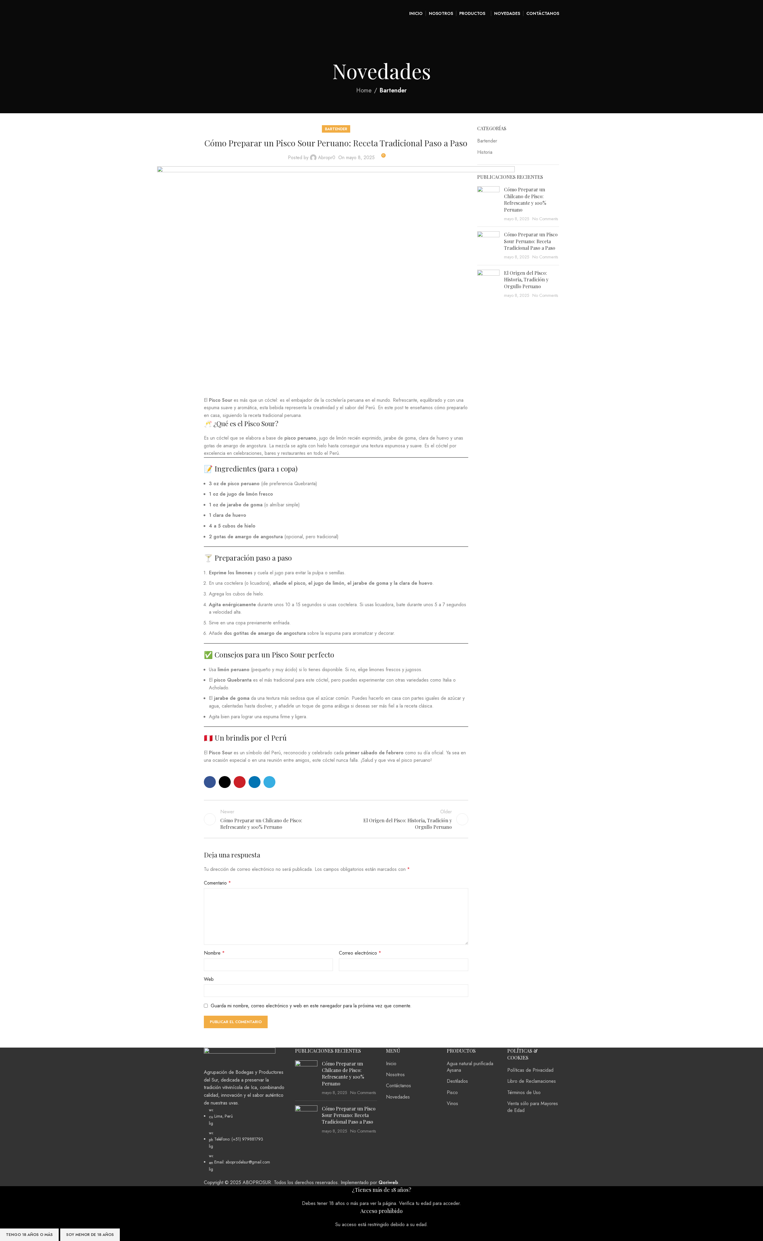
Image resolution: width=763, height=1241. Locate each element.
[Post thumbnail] (306, 1078)
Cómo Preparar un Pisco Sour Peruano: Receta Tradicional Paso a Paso (531, 241)
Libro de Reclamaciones (531, 1081)
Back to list (336, 819)
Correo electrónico (360, 953)
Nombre (214, 953)
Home (364, 90)
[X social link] (225, 782)
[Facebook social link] (210, 782)
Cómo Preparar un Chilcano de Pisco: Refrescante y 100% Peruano (525, 199)
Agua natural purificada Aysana (470, 1067)
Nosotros (395, 1074)
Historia (484, 152)
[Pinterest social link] (240, 782)
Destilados (457, 1081)
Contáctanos (398, 1085)
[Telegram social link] (269, 782)
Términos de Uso (524, 1092)
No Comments (545, 219)
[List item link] (245, 1140)
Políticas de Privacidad (530, 1070)
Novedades (398, 1096)
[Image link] (239, 1057)
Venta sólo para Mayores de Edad (532, 1106)
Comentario (217, 882)
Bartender (393, 90)
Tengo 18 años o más (29, 1234)
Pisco (452, 1092)
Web (209, 979)
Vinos (452, 1103)
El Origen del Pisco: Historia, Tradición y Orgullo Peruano (526, 279)
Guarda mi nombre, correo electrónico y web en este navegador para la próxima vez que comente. (311, 1005)
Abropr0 (326, 157)
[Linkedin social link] (254, 782)
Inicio (391, 1063)
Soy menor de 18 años (90, 1234)
